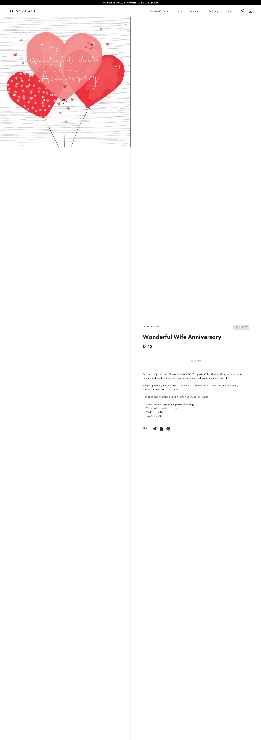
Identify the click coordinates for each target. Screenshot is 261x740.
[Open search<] (243, 10)
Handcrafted (153, 327)
